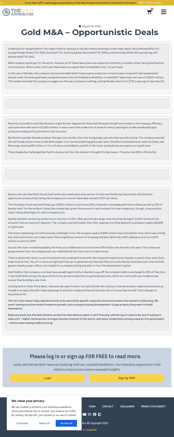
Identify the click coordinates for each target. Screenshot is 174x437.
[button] (127, 378)
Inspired (92, 429)
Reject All (44, 423)
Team (92, 406)
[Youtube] (84, 414)
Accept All (66, 423)
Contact (108, 406)
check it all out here (143, 2)
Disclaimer (127, 406)
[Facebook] (94, 414)
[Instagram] (89, 414)
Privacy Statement (153, 406)
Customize (22, 423)
